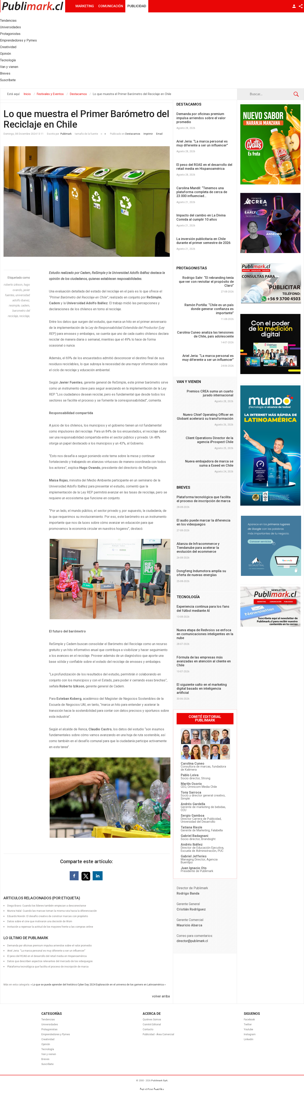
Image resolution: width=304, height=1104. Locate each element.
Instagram (250, 1034)
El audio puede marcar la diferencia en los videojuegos (203, 522)
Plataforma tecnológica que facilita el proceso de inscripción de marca (48, 966)
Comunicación (110, 6)
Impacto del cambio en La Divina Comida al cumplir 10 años (201, 217)
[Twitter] (86, 875)
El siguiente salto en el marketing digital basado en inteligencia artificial (202, 688)
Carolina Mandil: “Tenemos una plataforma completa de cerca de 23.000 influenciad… (201, 192)
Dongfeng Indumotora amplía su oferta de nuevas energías (201, 573)
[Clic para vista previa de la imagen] (87, 201)
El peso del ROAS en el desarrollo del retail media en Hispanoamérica (204, 167)
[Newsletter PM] (270, 625)
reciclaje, (24, 316)
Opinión (45, 1044)
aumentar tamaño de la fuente (105, 132)
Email (159, 133)
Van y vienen (48, 1054)
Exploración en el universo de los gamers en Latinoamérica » (131, 984)
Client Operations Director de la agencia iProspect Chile (209, 440)
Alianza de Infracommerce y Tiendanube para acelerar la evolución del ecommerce (198, 548)
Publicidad (136, 6)
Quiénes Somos (152, 1019)
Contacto (148, 1029)
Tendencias (48, 1019)
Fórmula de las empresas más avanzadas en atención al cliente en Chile (204, 661)
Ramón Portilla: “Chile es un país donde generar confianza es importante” (209, 309)
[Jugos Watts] (270, 183)
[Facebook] (74, 875)
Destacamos (132, 133)
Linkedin (248, 1039)
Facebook (249, 1019)
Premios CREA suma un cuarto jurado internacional (210, 393)
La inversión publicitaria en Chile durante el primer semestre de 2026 (203, 241)
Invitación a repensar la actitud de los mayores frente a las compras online (50, 926)
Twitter (248, 1024)
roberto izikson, (14, 284)
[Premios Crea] (270, 252)
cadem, (25, 305)
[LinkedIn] (98, 875)
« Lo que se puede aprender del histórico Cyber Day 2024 (63, 984)
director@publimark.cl (192, 941)
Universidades (49, 1024)
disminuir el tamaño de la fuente (101, 132)
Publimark (66, 133)
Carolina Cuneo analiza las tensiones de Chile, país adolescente (205, 334)
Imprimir (148, 133)
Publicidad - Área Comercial (158, 1034)
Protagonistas (49, 1029)
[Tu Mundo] (270, 504)
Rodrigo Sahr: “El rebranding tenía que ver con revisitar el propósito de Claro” (206, 282)
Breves (45, 1059)
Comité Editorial (152, 1024)
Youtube (248, 1029)
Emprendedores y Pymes (55, 1034)
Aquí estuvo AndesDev (152, 1089)
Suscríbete (47, 1064)
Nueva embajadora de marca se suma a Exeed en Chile (209, 463)
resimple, (15, 305)
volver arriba (161, 996)
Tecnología (47, 1049)
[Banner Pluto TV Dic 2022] (270, 373)
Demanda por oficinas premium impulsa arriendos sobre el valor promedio (201, 118)
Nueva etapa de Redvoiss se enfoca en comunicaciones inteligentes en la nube (205, 634)
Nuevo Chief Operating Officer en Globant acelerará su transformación (205, 417)
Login (294, 6)
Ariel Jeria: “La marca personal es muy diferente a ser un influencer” (202, 143)
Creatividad (47, 1039)
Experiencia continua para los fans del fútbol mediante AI (203, 608)
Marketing (84, 6)
